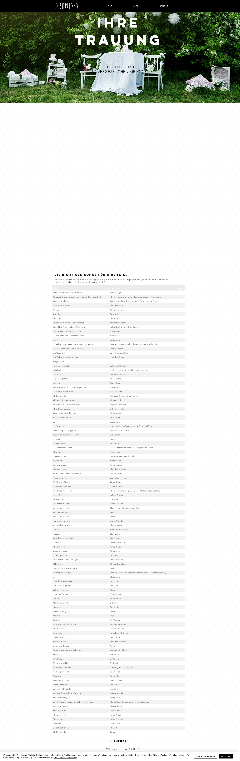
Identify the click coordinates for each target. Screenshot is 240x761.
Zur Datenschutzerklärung (65, 757)
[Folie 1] (117, 95)
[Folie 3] (122, 95)
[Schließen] (236, 756)
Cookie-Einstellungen (205, 756)
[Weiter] (225, 55)
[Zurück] (15, 55)
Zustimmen (226, 756)
